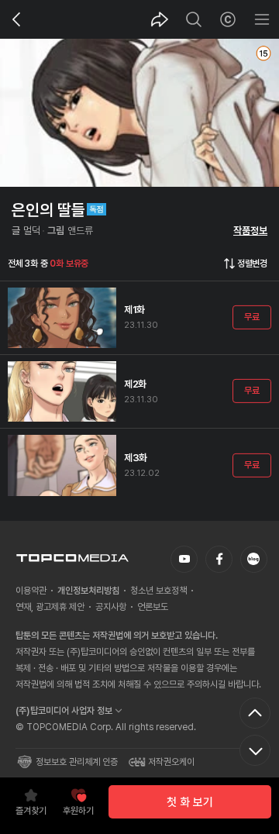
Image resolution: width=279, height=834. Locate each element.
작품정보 (250, 230)
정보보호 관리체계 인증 (77, 761)
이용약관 (31, 590)
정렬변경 (252, 263)
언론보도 (152, 606)
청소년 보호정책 (158, 590)
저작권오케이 (171, 761)
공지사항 (110, 606)
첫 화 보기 (190, 802)
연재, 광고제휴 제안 (50, 606)
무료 (251, 317)
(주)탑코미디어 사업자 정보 (64, 710)
